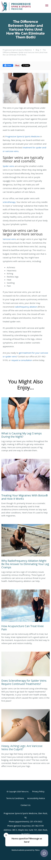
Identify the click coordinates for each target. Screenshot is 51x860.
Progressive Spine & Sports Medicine (17, 50)
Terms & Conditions (15, 798)
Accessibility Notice (36, 798)
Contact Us (25, 805)
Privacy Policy (38, 791)
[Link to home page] (21, 6)
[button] (46, 5)
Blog (37, 50)
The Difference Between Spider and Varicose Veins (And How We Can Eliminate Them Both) (25, 52)
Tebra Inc (25, 791)
